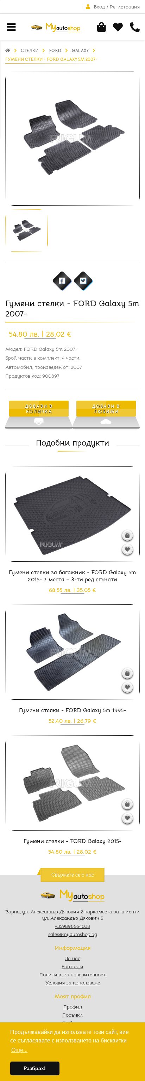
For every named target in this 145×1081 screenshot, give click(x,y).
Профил (72, 1007)
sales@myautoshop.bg (72, 934)
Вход (99, 7)
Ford (55, 50)
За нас (72, 958)
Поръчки (72, 1015)
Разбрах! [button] (35, 1068)
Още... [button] (19, 1050)
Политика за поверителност (72, 974)
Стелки (29, 50)
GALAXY (80, 50)
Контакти (72, 966)
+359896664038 (72, 926)
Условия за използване (72, 983)
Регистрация (125, 7)
